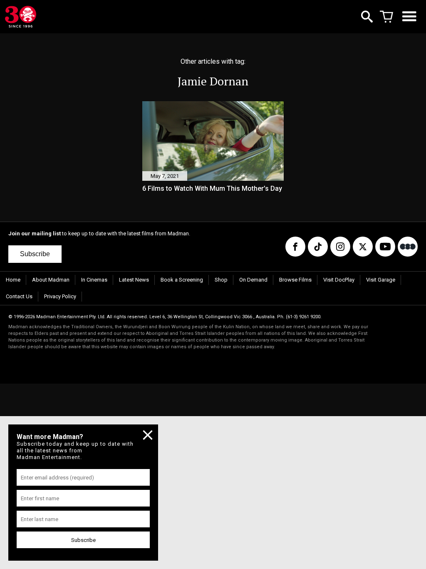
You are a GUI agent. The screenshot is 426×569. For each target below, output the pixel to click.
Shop (221, 280)
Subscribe (35, 253)
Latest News (134, 280)
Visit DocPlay (338, 280)
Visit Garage (380, 280)
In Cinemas (94, 280)
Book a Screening (182, 280)
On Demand (253, 280)
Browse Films (295, 280)
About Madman (50, 280)
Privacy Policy (60, 296)
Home (13, 280)
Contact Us (19, 296)
